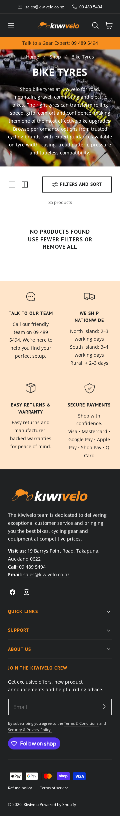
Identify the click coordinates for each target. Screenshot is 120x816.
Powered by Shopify (58, 804)
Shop (55, 56)
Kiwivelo (31, 804)
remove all (60, 246)
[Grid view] (12, 185)
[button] (11, 25)
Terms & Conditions (81, 723)
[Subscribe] (104, 707)
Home (32, 56)
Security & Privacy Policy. (30, 729)
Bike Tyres (82, 56)
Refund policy (20, 787)
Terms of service (54, 787)
